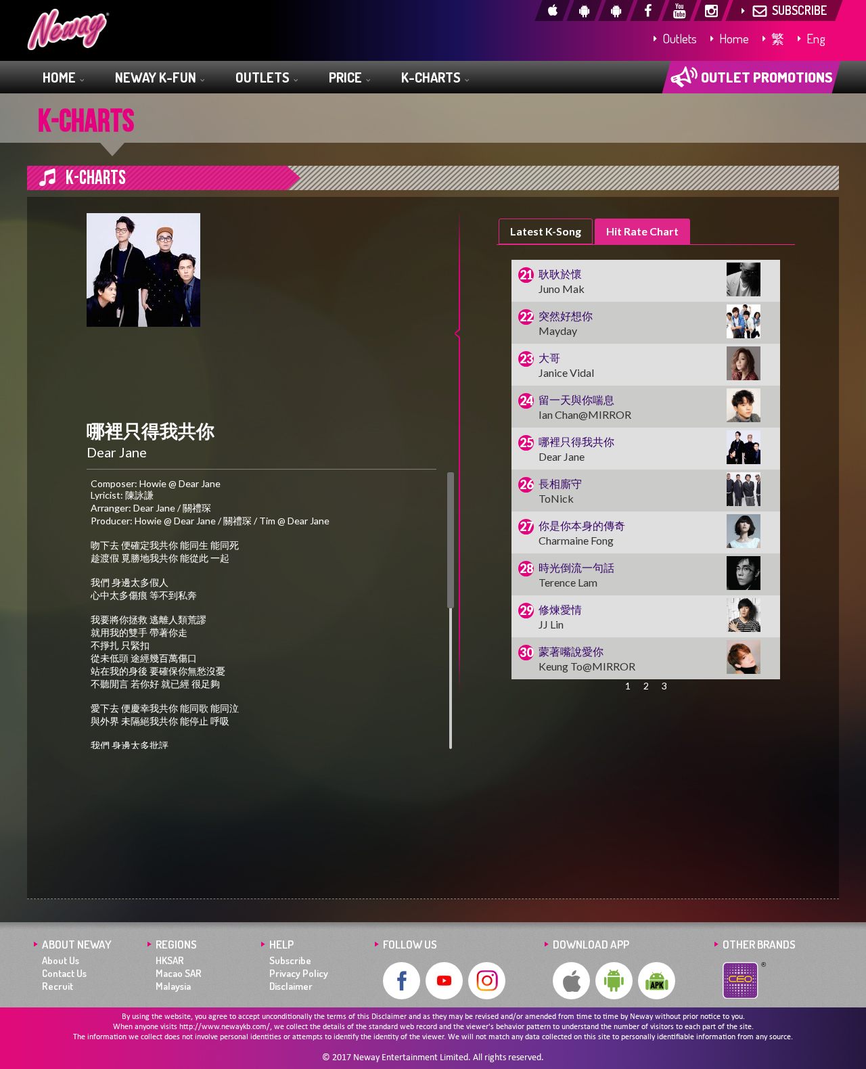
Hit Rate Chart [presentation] (642, 231)
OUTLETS (263, 77)
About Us (60, 960)
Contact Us (64, 973)
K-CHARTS (432, 77)
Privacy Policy (298, 973)
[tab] (546, 232)
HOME (60, 77)
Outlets (678, 38)
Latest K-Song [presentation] (545, 231)
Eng (814, 38)
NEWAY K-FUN (157, 77)
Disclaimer (291, 986)
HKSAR (170, 960)
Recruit (57, 986)
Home (732, 38)
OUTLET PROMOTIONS (765, 77)
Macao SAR (179, 973)
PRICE (347, 77)
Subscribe (290, 960)
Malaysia (173, 986)
